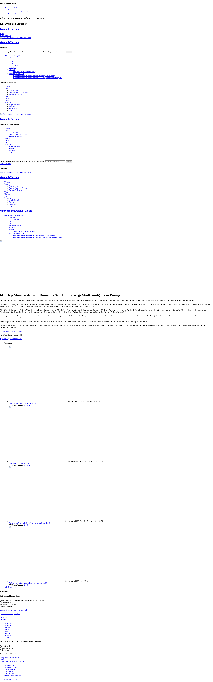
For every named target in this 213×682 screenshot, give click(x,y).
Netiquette (21, 662)
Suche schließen (5, 164)
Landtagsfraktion (10, 671)
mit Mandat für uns (15, 66)
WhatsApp (8, 635)
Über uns (12, 58)
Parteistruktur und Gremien (18, 93)
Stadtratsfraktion (10, 673)
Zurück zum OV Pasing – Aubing (12, 331)
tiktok (6, 631)
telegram (7, 637)
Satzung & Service (15, 95)
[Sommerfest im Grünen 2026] (36, 461)
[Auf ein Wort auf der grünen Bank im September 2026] (36, 581)
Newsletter (12, 109)
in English (12, 68)
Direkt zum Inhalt (10, 8)
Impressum (4, 662)
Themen (7, 87)
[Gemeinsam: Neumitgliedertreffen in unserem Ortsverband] (36, 521)
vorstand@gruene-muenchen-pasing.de (13, 610)
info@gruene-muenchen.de (9, 658)
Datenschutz (13, 662)
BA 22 (11, 64)
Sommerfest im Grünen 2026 (19, 463)
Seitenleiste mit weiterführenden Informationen (20, 12)
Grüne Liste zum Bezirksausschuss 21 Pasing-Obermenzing (34, 76)
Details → (27, 405)
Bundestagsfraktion (11, 667)
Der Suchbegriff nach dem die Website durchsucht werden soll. (22, 52)
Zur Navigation (9, 10)
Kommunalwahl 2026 (16, 74)
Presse (2, 660)
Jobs (10, 111)
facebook (3, 619)
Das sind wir (13, 91)
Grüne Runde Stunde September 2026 (22, 403)
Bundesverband (9, 665)
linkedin (7, 627)
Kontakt (7, 99)
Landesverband (9, 669)
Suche (6, 101)
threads (6, 629)
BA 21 (11, 62)
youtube (7, 633)
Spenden (12, 70)
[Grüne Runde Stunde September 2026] (36, 401)
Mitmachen (8, 103)
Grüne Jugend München (12, 675)
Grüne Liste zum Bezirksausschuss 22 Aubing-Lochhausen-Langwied (37, 78)
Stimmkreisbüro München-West (24, 72)
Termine (7, 97)
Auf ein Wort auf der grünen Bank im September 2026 (28, 583)
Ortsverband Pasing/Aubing (14, 56)
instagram (3, 617)
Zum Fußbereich (10, 14)
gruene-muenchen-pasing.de (10, 614)
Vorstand (16, 60)
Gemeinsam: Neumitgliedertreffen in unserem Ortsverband (29, 523)
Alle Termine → (10, 587)
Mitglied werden (14, 105)
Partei (6, 89)
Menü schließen (5, 36)
